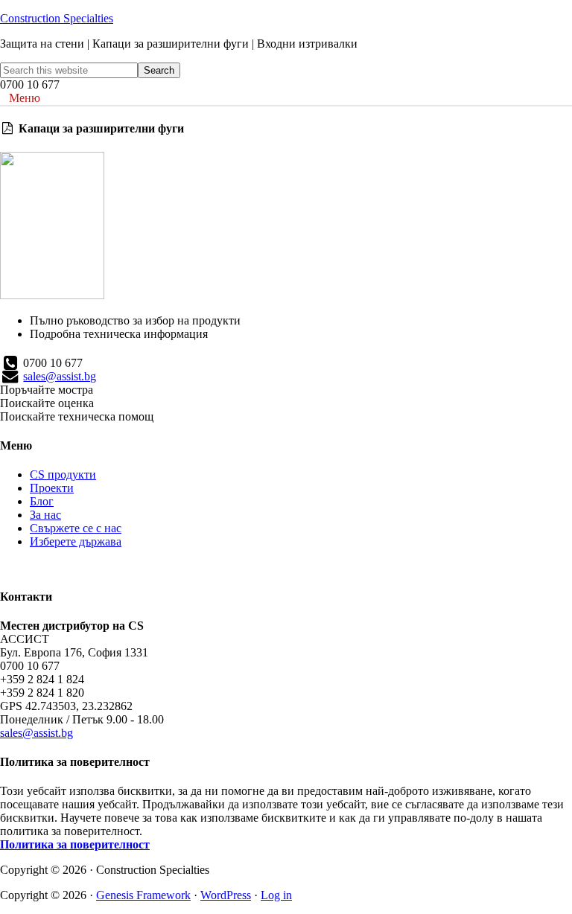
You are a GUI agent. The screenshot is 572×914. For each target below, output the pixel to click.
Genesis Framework (143, 895)
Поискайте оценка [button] (47, 403)
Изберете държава (75, 541)
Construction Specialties (56, 18)
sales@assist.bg (59, 376)
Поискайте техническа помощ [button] (76, 416)
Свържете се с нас (75, 528)
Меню (24, 98)
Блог (42, 501)
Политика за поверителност (75, 844)
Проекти (52, 488)
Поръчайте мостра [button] (46, 389)
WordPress (225, 895)
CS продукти (63, 474)
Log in (276, 895)
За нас (45, 514)
